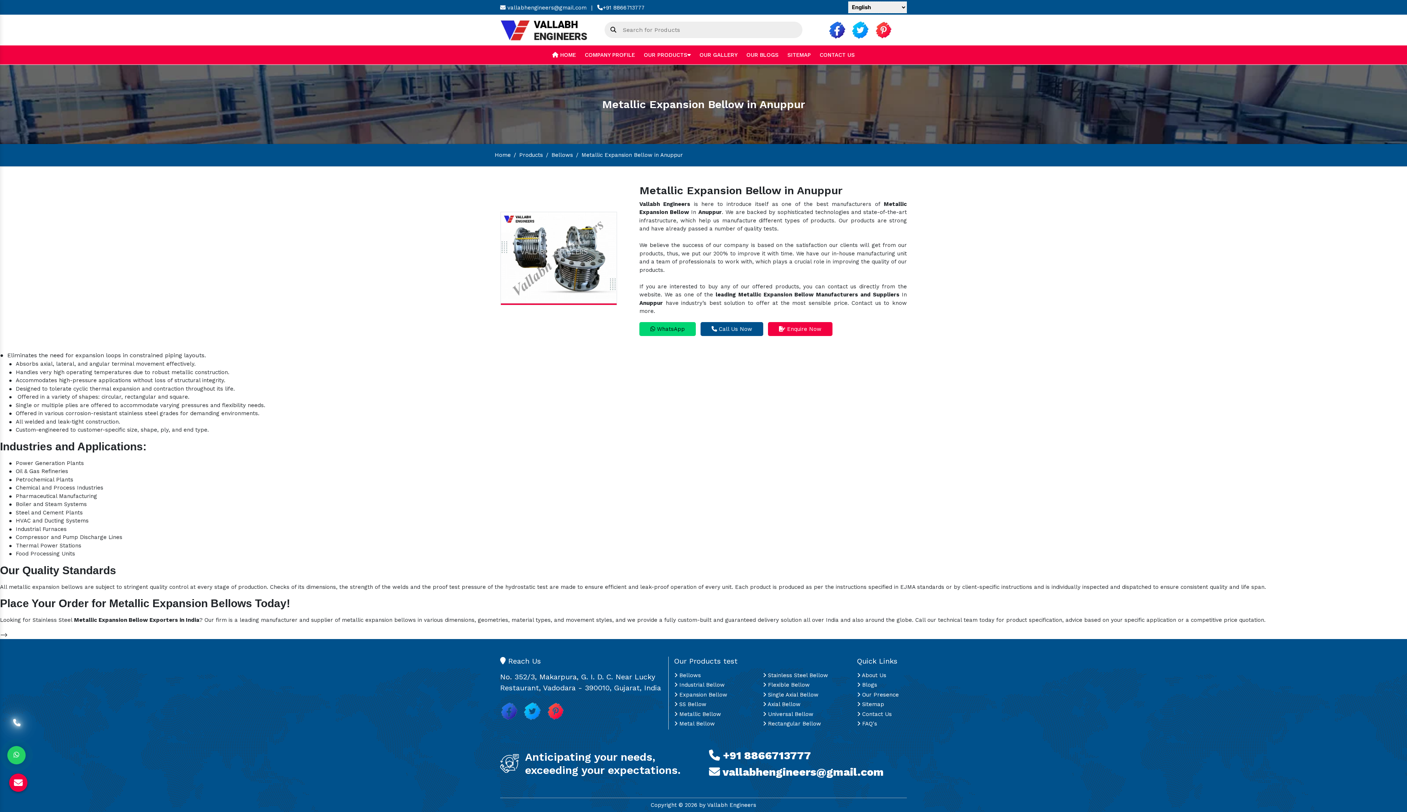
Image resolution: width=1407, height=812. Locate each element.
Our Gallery (718, 55)
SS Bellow (691, 704)
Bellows (562, 155)
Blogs (868, 685)
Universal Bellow (789, 714)
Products (531, 155)
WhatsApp (670, 329)
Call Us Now (734, 329)
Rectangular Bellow (793, 723)
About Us (873, 675)
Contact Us (837, 55)
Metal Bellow (696, 723)
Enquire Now (803, 329)
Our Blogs (762, 55)
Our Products (665, 55)
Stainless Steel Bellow (797, 675)
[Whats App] (16, 755)
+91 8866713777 (624, 7)
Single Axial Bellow (792, 694)
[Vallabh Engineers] (547, 29)
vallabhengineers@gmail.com (546, 7)
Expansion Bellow (702, 694)
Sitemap (799, 55)
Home (567, 55)
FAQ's (868, 723)
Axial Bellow (783, 704)
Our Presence (879, 694)
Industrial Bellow (701, 685)
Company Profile (610, 55)
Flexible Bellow (788, 685)
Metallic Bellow (699, 714)
